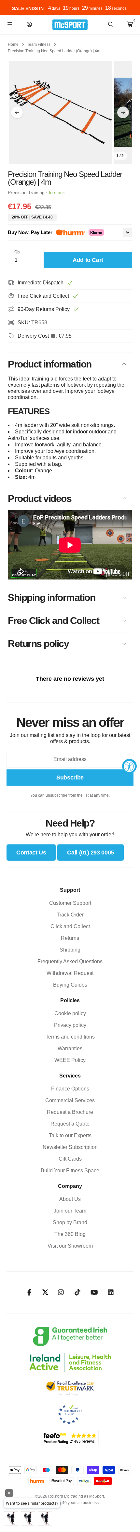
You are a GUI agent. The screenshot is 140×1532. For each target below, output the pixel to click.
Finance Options (70, 1088)
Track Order (70, 914)
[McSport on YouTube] (94, 1292)
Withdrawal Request (70, 973)
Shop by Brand (70, 1222)
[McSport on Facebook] (29, 1292)
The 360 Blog (70, 1234)
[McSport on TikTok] (77, 1292)
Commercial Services (70, 1100)
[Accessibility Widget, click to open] (129, 766)
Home (13, 44)
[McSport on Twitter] (45, 1292)
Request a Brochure (70, 1112)
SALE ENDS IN (28, 8)
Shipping (70, 950)
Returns (70, 938)
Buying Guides (70, 985)
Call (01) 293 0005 (90, 852)
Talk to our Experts (70, 1135)
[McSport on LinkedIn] (111, 1292)
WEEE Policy (70, 1060)
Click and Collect (70, 926)
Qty (17, 252)
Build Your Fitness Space (70, 1170)
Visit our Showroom (70, 1246)
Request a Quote (70, 1124)
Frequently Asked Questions (70, 961)
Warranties (70, 1048)
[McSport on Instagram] (61, 1292)
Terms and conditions (70, 1037)
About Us (70, 1199)
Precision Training (26, 192)
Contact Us (31, 852)
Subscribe (70, 777)
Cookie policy (70, 1013)
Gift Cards (70, 1159)
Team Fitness (38, 44)
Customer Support (70, 903)
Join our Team (70, 1211)
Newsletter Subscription (70, 1147)
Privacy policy (70, 1025)
